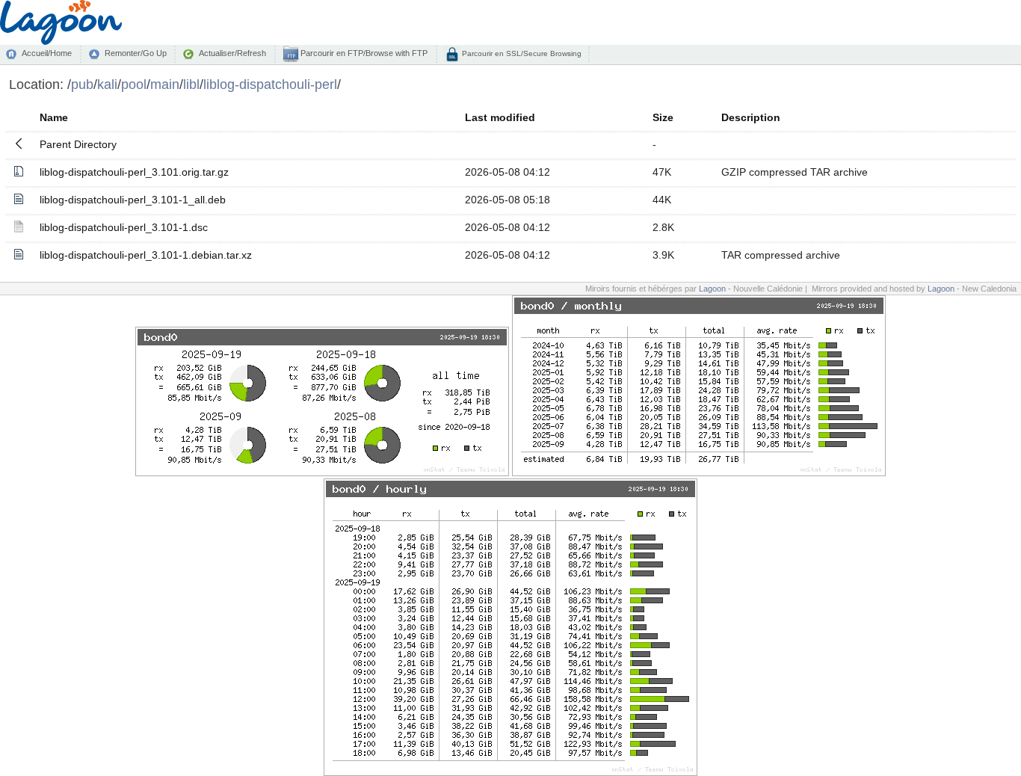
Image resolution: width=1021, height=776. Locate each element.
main (164, 84)
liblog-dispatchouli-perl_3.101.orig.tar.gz (134, 172)
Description (750, 117)
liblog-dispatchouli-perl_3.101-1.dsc (124, 227)
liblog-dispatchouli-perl (270, 84)
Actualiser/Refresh (232, 53)
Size (663, 117)
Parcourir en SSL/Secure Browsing (521, 53)
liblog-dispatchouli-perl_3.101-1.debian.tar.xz (146, 255)
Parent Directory (78, 144)
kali (107, 84)
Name (54, 117)
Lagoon (712, 288)
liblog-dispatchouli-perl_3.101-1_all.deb (133, 200)
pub (82, 84)
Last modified (500, 117)
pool (133, 84)
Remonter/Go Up (136, 53)
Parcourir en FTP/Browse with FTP (363, 53)
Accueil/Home (47, 53)
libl (191, 84)
